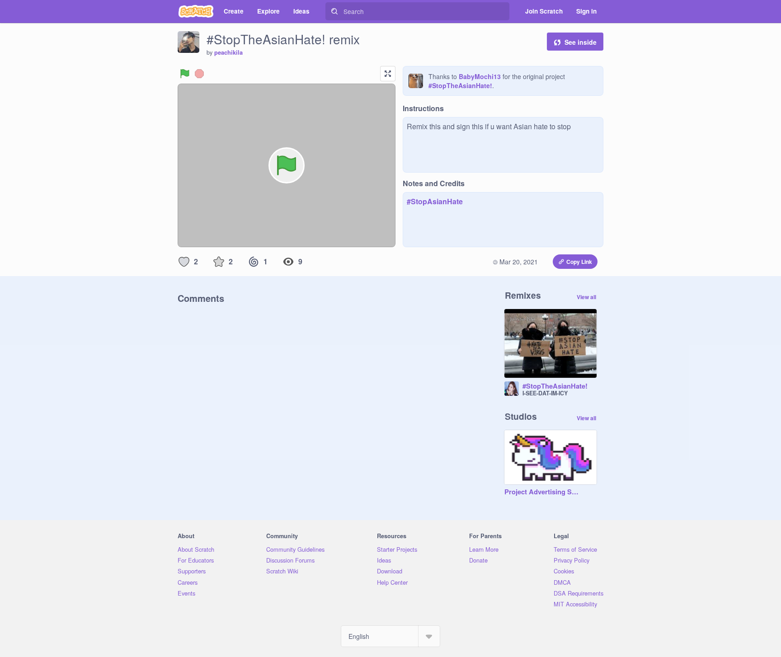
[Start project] (185, 73)
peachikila (228, 52)
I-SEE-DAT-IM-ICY (545, 393)
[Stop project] (199, 73)
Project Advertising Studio (541, 492)
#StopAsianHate (435, 201)
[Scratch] (196, 11)
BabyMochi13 (480, 76)
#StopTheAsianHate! (460, 85)
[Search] (334, 11)
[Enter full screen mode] (387, 73)
